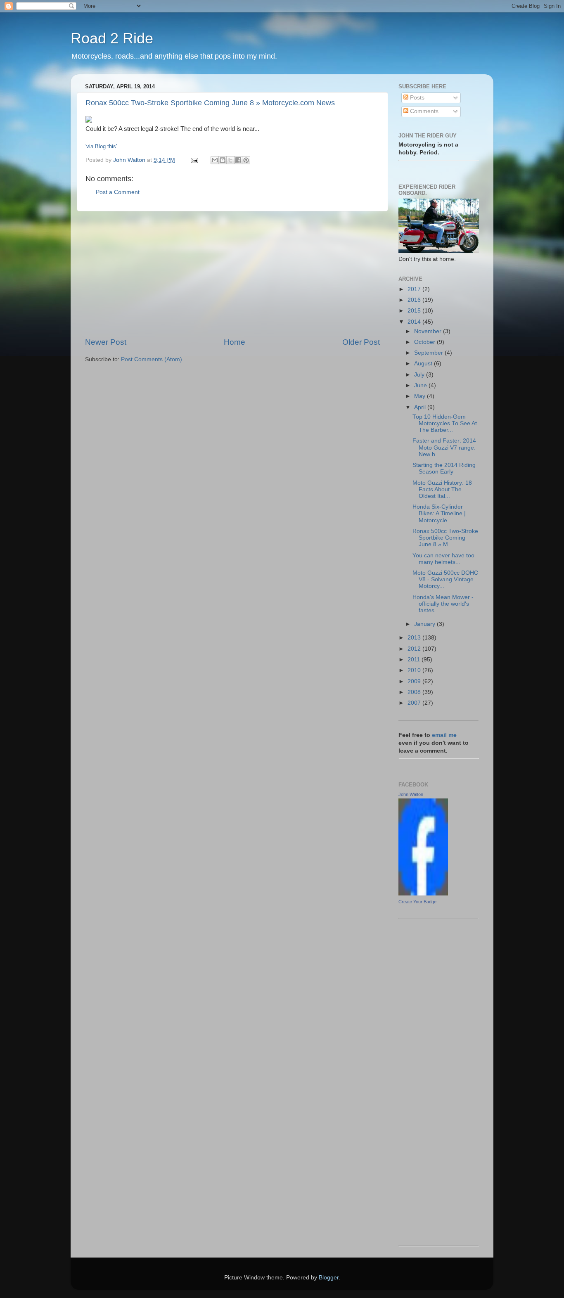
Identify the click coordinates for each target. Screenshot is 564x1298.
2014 (415, 322)
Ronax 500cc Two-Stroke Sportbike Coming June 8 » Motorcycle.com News (210, 103)
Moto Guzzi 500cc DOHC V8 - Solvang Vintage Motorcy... (445, 579)
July (420, 375)
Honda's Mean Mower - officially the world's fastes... (443, 603)
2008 (415, 692)
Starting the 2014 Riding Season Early (444, 468)
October (425, 342)
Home (234, 342)
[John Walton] (423, 894)
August (424, 363)
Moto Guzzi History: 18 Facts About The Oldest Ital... (442, 489)
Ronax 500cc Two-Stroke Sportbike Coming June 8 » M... (445, 537)
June (421, 385)
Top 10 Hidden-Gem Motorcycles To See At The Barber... (444, 423)
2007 (415, 703)
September (429, 353)
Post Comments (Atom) (151, 359)
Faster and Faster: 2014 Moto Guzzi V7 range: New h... (444, 447)
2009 (415, 681)
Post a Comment (118, 192)
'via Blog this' (101, 146)
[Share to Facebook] (238, 160)
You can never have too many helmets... (443, 558)
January (425, 624)
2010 (415, 670)
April (420, 407)
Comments (423, 111)
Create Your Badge (417, 901)
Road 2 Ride (112, 38)
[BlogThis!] (222, 160)
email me (444, 735)
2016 (415, 300)
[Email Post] (194, 160)
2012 (415, 649)
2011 (415, 659)
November (428, 331)
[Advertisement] (232, 274)
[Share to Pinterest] (246, 160)
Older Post (361, 342)
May (420, 396)
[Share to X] (230, 160)
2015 (415, 311)
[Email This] (215, 160)
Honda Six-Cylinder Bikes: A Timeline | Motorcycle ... (439, 513)
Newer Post (105, 342)
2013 (415, 638)
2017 (415, 289)
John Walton (410, 794)
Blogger (329, 1277)
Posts (416, 98)
